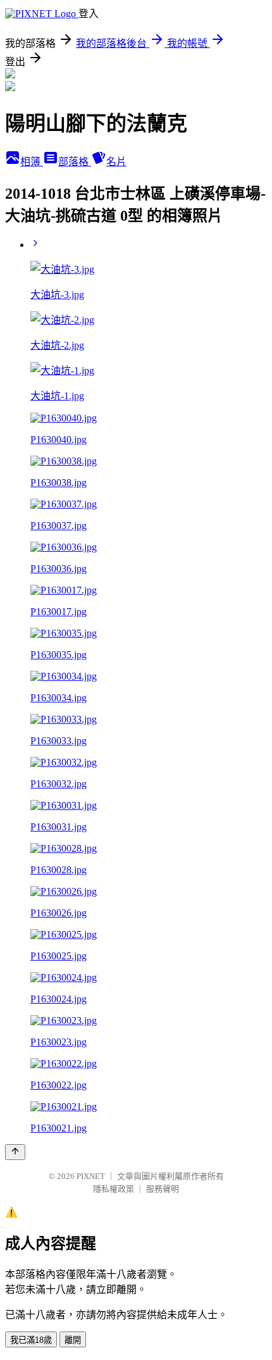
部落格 (74, 161)
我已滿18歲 (31, 1340)
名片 (116, 161)
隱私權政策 (113, 1189)
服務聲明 (162, 1189)
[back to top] (15, 1152)
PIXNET (91, 1176)
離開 (73, 1340)
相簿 (31, 161)
